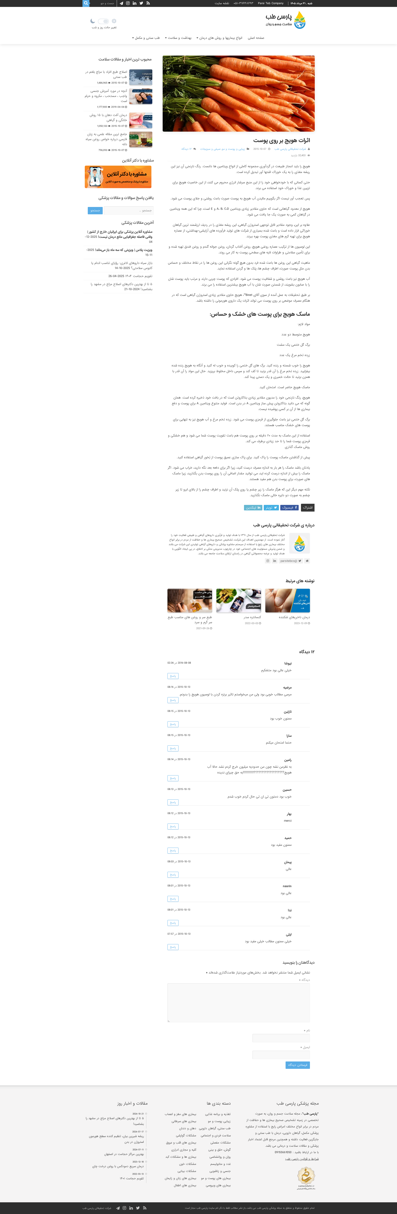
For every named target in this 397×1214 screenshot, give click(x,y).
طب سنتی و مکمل (147, 37)
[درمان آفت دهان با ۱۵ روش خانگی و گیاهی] (140, 120)
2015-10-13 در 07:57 (178, 934)
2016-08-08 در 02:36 (179, 663)
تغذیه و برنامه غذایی (218, 1114)
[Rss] (148, 3)
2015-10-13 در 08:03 (178, 862)
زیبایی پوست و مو (219, 1121)
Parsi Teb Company (271, 3)
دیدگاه (304, 979)
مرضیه (287, 687)
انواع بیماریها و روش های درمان (220, 37)
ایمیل (305, 1047)
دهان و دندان (187, 1128)
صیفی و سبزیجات (210, 149)
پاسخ (173, 676)
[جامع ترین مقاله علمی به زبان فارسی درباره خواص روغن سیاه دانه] (140, 139)
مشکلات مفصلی (220, 1142)
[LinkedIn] (134, 3)
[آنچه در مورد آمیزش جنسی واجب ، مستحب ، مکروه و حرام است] (140, 96)
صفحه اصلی (256, 37)
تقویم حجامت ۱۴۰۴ (138, 276)
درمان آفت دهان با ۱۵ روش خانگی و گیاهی (108, 118)
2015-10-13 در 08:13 (178, 789)
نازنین (288, 711)
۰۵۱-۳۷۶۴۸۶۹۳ (243, 3)
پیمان (288, 862)
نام (307, 1030)
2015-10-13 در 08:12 (178, 813)
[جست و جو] (85, 3)
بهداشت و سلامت (179, 37)
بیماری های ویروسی (218, 1185)
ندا (290, 910)
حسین (287, 789)
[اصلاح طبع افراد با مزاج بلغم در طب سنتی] (140, 77)
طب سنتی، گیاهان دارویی (215, 1128)
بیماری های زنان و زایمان (180, 1178)
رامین (288, 759)
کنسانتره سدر (252, 617)
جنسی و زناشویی (220, 1171)
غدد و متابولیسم (220, 1164)
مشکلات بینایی (187, 1171)
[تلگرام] (121, 3)
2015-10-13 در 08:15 (178, 711)
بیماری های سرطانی (184, 1121)
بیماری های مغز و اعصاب (180, 1114)
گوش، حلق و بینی (219, 1150)
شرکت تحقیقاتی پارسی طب (290, 149)
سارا (289, 735)
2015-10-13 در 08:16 (178, 687)
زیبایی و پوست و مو (233, 149)
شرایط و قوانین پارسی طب (301, 1159)
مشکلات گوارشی (186, 1135)
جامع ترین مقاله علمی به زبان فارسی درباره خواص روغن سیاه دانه (106, 139)
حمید (288, 837)
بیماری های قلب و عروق (181, 1142)
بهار (289, 813)
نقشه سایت (222, 3)
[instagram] (128, 3)
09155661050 (283, 1152)
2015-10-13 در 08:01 (178, 886)
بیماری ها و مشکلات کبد (180, 1157)
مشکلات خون (187, 1164)
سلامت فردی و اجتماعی (216, 1135)
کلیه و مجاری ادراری (183, 1150)
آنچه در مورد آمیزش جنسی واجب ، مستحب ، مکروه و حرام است (106, 96)
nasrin (287, 886)
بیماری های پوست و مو (216, 1178)
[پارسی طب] (286, 21)
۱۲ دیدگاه (186, 149)
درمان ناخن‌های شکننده (294, 617)
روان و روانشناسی (220, 1157)
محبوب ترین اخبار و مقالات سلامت (125, 59)
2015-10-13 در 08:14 (178, 759)
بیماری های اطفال (185, 1185)
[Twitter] (141, 3)
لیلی (289, 934)
